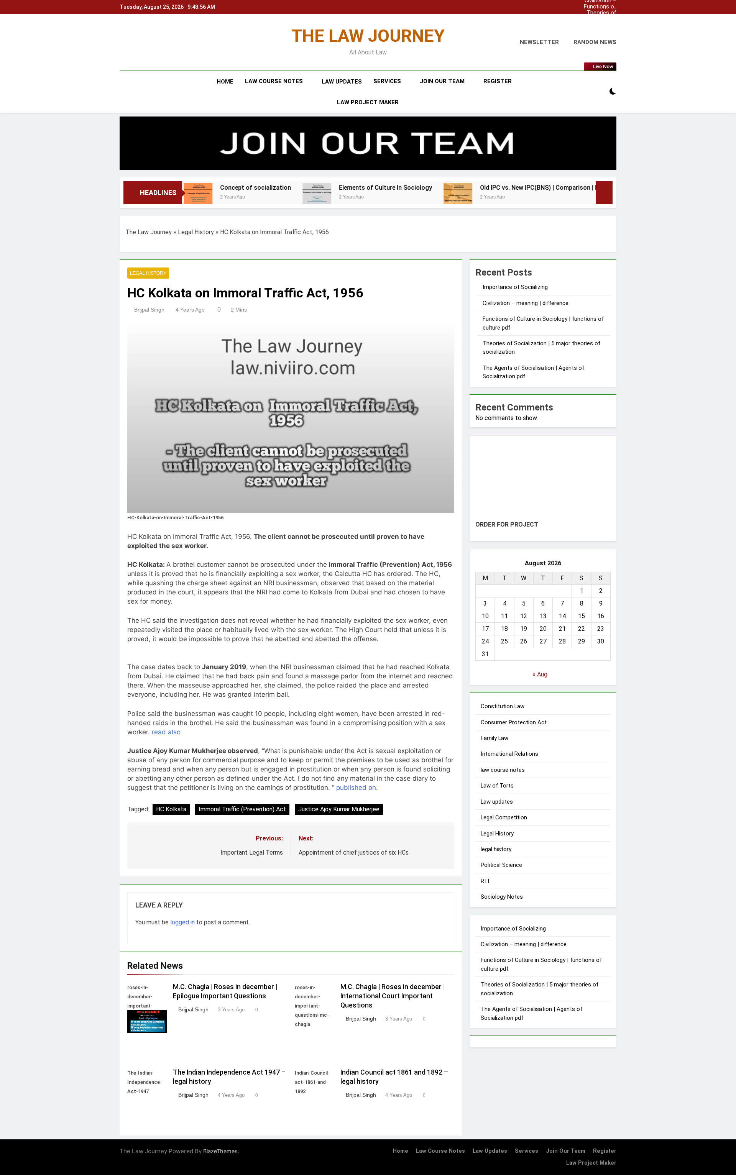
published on (147, 1156)
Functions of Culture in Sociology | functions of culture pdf (600, 7)
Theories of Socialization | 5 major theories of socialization (598, 13)
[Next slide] (610, 7)
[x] (140, 42)
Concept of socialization (189, 187)
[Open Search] (599, 92)
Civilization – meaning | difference (600, 25)
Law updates (342, 81)
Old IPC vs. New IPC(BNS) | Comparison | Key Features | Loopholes (507, 187)
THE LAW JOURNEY (368, 36)
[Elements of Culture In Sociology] (250, 197)
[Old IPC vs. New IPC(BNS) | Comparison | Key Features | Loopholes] (391, 197)
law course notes (274, 81)
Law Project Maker (368, 102)
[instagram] (133, 42)
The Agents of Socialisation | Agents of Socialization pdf (322, 350)
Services (387, 81)
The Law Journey (148, 232)
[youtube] (156, 42)
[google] (147, 42)
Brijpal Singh (149, 336)
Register (497, 81)
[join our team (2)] (368, 143)
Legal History (196, 232)
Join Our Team (442, 81)
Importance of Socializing (599, 19)
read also (199, 980)
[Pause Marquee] (604, 192)
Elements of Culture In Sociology (319, 187)
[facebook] (124, 42)
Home (225, 81)
